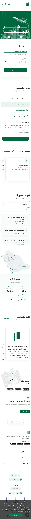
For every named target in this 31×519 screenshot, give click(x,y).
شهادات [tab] (12, 98)
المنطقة (28, 201)
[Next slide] (9, 37)
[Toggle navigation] (2, 4)
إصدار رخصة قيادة (22, 122)
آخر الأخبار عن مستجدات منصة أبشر (22, 320)
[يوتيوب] (21, 493)
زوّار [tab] (17, 98)
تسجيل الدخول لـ (17, 421)
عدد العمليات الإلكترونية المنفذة (9, 288)
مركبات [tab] (21, 98)
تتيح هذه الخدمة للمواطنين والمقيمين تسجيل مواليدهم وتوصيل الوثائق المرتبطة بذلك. (19, 168)
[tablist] (15, 98)
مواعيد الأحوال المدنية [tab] (20, 110)
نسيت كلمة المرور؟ (23, 65)
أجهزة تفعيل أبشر (22, 195)
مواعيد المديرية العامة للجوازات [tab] (18, 116)
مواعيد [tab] (27, 97)
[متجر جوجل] (18, 389)
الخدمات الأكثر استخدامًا (21, 151)
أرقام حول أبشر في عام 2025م (15, 282)
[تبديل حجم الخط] (15, 475)
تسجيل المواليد (23, 165)
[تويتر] (17, 493)
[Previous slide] (21, 37)
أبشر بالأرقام (15, 279)
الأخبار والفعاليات (23, 317)
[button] (15, 220)
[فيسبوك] (14, 493)
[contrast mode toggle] (19, 475)
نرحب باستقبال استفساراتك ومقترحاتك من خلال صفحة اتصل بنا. (17, 405)
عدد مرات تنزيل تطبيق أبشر (8, 296)
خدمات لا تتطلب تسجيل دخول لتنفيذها (21, 91)
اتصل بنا (25, 411)
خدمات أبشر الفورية (23, 88)
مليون (20, 291)
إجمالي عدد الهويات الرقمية (22, 288)
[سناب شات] (10, 493)
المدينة (28, 207)
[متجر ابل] (26, 389)
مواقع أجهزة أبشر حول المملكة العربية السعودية (19, 198)
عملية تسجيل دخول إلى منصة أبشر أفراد (22, 296)
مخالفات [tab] (6, 98)
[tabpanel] (15, 121)
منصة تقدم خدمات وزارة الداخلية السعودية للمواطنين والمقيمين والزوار (17, 437)
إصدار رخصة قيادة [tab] (21, 105)
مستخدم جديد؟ (15, 74)
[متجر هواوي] (10, 389)
